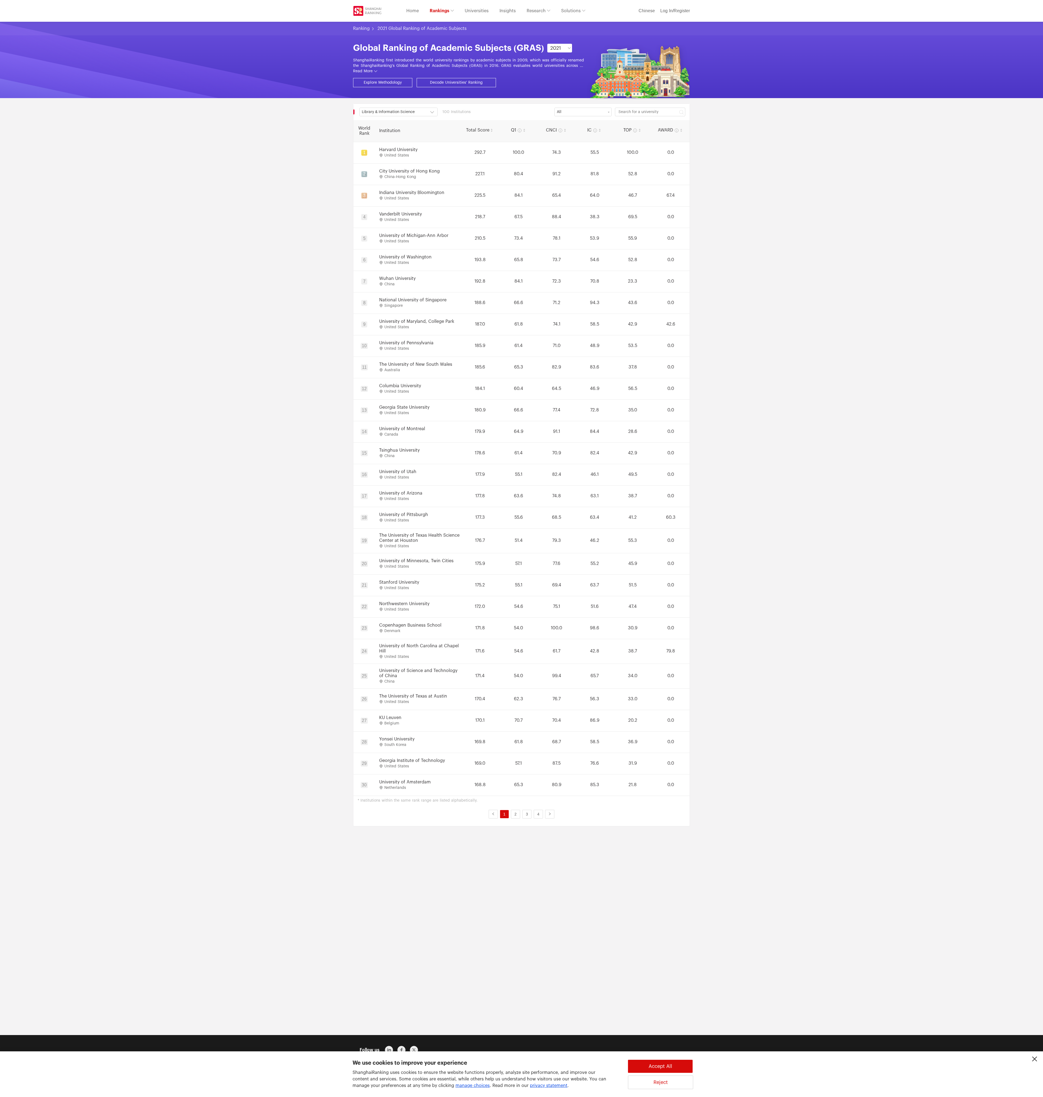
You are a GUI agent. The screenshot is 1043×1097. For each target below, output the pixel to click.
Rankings (440, 11)
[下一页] (549, 814)
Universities (477, 11)
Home (412, 11)
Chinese (647, 11)
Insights (507, 11)
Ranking (361, 28)
